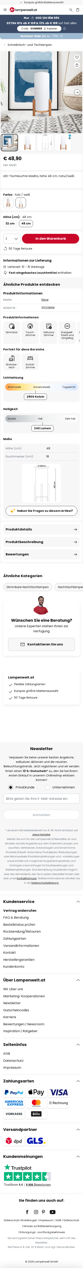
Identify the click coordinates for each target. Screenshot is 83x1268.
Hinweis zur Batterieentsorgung (42, 1226)
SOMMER (39, 28)
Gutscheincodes (16, 1010)
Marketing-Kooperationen (24, 996)
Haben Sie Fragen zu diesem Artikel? (45, 511)
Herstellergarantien (18, 959)
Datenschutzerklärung (45, 883)
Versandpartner (20, 1129)
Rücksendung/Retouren (22, 931)
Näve (45, 300)
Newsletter (12, 1003)
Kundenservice (18, 901)
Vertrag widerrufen (19, 910)
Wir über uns (13, 989)
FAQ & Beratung (16, 917)
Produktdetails (19, 529)
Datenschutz (13, 1060)
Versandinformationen (21, 945)
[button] (9, 142)
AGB (6, 1053)
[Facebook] (29, 1212)
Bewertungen (17, 554)
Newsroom (35, 1024)
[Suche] (71, 10)
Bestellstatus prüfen (19, 924)
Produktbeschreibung (24, 542)
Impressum (12, 1067)
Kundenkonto (13, 966)
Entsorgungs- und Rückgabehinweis (42, 1232)
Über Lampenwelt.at (24, 980)
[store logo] (26, 10)
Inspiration (11, 1031)
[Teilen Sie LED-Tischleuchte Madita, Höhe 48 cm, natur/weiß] (77, 65)
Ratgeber (30, 1031)
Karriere (9, 1017)
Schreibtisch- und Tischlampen (30, 45)
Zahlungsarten (14, 938)
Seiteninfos (15, 1044)
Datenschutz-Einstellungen (20, 1220)
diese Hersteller (41, 834)
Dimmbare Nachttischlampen (28, 587)
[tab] (41, 934)
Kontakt (9, 952)
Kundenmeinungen (23, 1156)
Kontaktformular (27, 878)
